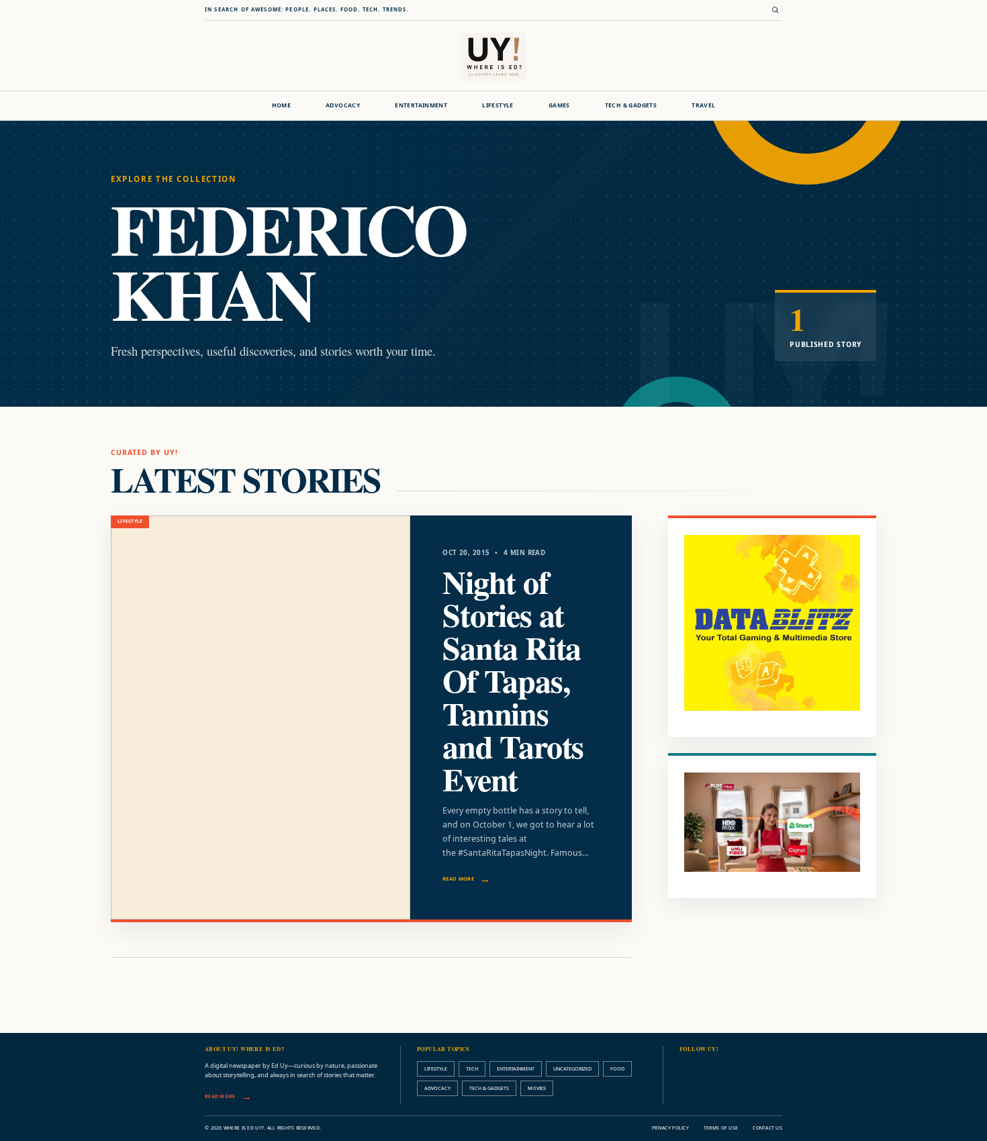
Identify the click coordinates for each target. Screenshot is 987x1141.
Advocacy (343, 105)
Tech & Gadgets (631, 105)
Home (281, 105)
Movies (537, 1088)
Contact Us (767, 1128)
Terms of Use (721, 1128)
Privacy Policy (670, 1128)
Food (617, 1068)
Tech (472, 1068)
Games (559, 105)
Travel (703, 105)
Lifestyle (498, 105)
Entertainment (421, 105)
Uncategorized (572, 1068)
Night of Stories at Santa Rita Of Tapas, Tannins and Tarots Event (512, 680)
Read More (458, 878)
